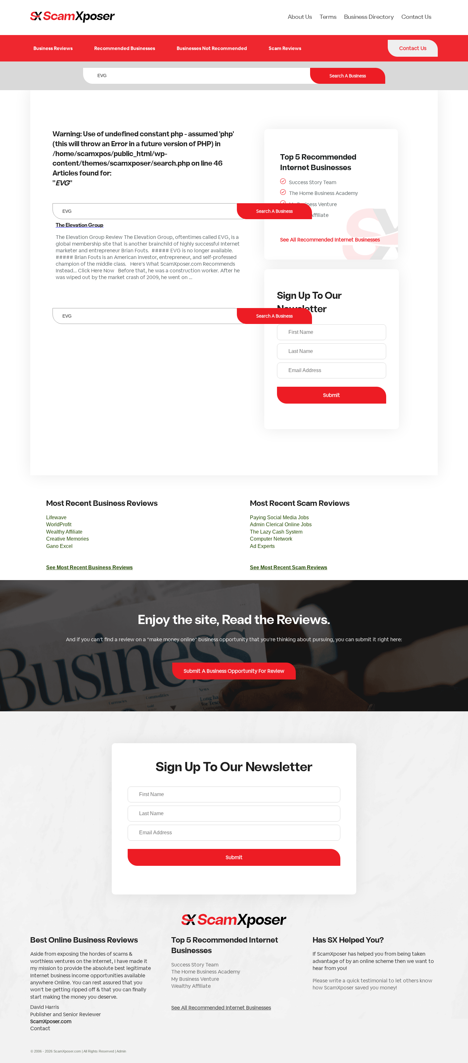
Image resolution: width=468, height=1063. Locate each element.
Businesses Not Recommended (212, 48)
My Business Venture (313, 204)
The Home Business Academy (323, 193)
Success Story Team (312, 182)
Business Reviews (53, 48)
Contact (40, 1028)
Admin (121, 1051)
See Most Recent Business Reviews (89, 567)
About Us (300, 17)
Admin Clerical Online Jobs (281, 524)
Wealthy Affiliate (309, 215)
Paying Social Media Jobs (279, 517)
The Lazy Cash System (276, 532)
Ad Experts (262, 546)
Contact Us (416, 17)
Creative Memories (67, 539)
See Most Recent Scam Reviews (288, 567)
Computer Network (271, 539)
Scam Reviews (285, 48)
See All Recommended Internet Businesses (330, 239)
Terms (328, 17)
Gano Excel (59, 546)
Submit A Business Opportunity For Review (234, 671)
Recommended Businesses (124, 48)
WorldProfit (58, 524)
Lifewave (56, 517)
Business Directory (369, 17)
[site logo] (72, 17)
